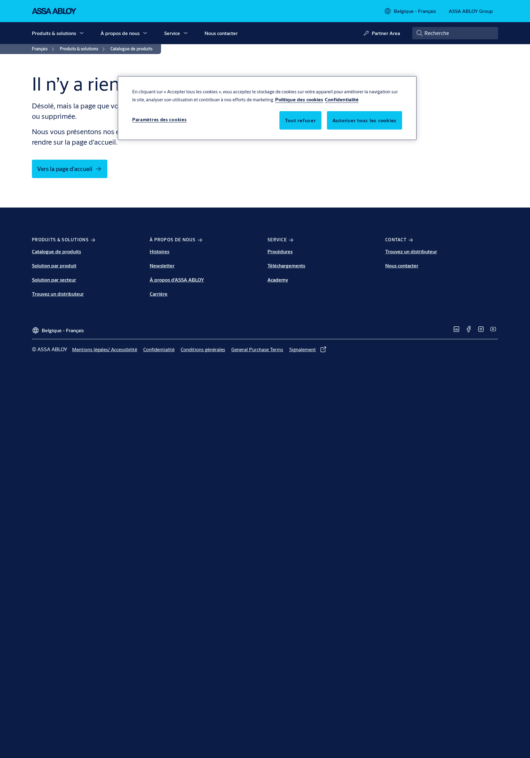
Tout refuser (300, 120)
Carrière (158, 293)
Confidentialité (342, 99)
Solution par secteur (54, 279)
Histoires (159, 251)
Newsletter (162, 265)
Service (172, 33)
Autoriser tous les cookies (364, 120)
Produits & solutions (54, 33)
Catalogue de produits (56, 251)
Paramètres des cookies (159, 119)
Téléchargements (286, 265)
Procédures (280, 251)
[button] (82, 33)
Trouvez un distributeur (58, 293)
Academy (277, 279)
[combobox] (455, 33)
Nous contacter (221, 33)
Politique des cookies (299, 99)
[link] (44, 49)
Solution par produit (54, 265)
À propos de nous (120, 33)
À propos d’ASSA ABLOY (177, 279)
